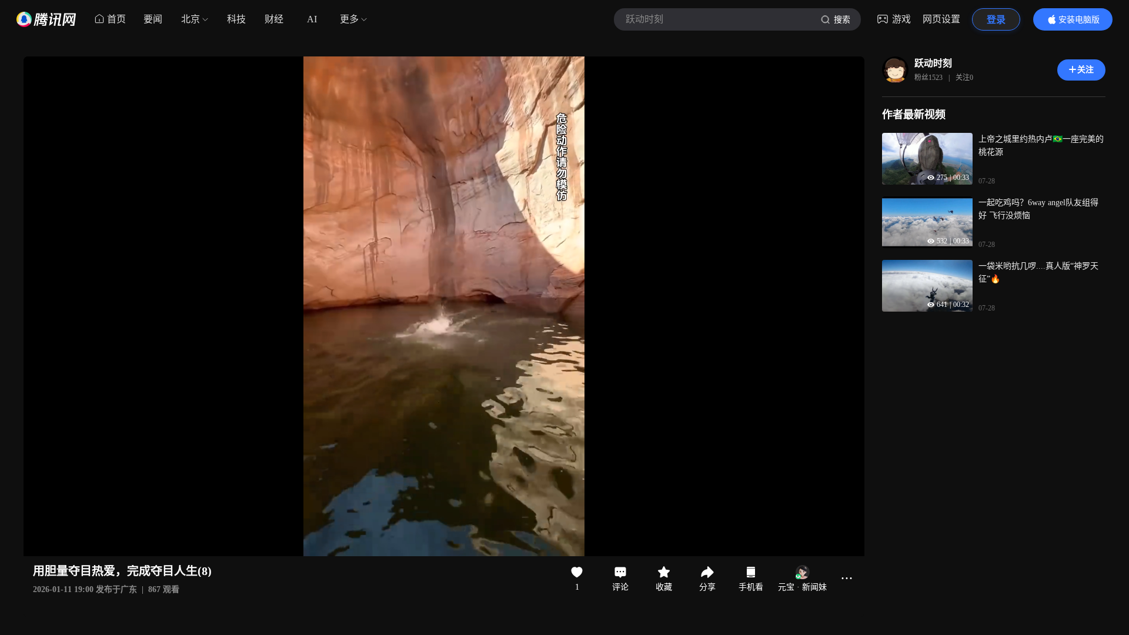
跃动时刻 (933, 63)
